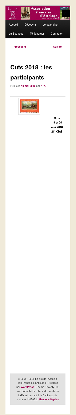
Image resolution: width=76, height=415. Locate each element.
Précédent (18, 46)
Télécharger (37, 33)
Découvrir (30, 24)
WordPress (27, 387)
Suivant (59, 46)
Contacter (57, 33)
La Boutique (16, 33)
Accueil (13, 24)
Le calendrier (50, 24)
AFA (43, 86)
